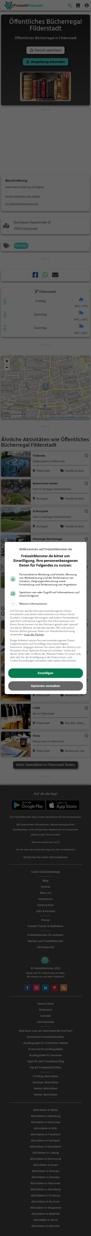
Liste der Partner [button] (34, 634)
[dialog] (46, 618)
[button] (45, 604)
